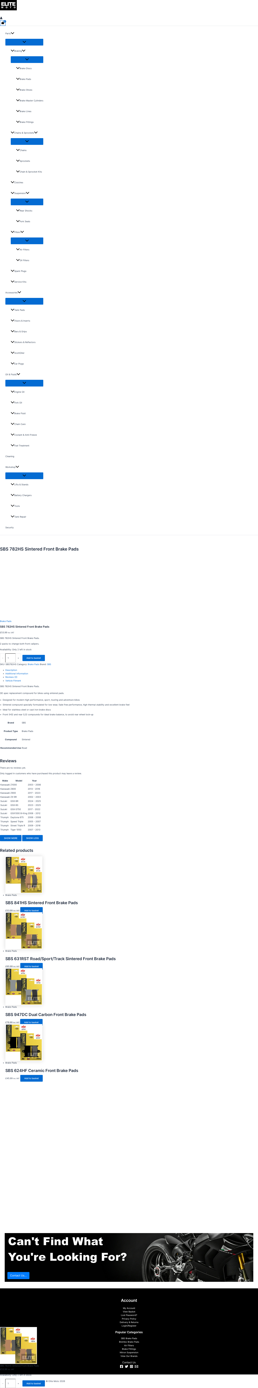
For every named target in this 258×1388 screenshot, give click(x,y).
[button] (12, 33)
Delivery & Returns (129, 1322)
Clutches (18, 182)
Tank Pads (19, 310)
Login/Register (129, 1325)
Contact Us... (18, 1275)
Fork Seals (25, 221)
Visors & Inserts (22, 320)
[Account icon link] (1, 18)
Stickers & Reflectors (24, 342)
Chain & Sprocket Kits (31, 171)
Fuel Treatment (21, 445)
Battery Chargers (23, 495)
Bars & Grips (20, 331)
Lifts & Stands (21, 484)
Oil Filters (24, 260)
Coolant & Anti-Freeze (25, 434)
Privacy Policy (129, 1318)
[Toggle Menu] (24, 42)
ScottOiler (19, 353)
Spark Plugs (20, 271)
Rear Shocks (26, 210)
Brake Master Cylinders (31, 100)
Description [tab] (11, 670)
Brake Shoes (26, 89)
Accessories (11, 292)
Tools (17, 506)
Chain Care (20, 424)
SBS (49, 664)
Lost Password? (129, 1315)
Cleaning (9, 456)
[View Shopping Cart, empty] (3, 23)
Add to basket (33, 658)
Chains (23, 150)
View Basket (129, 1311)
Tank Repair (20, 516)
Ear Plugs (19, 363)
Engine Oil (19, 392)
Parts (8, 33)
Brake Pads (25, 79)
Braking (18, 51)
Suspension (20, 193)
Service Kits (20, 281)
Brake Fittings (27, 122)
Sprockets (25, 161)
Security (9, 527)
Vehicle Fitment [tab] (13, 680)
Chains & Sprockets (24, 132)
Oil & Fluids (11, 374)
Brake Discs (26, 68)
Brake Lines (25, 111)
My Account (129, 1308)
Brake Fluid (20, 413)
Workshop (10, 467)
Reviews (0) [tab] (11, 677)
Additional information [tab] (16, 673)
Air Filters (24, 249)
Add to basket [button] (31, 910)
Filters (17, 232)
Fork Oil (18, 402)
